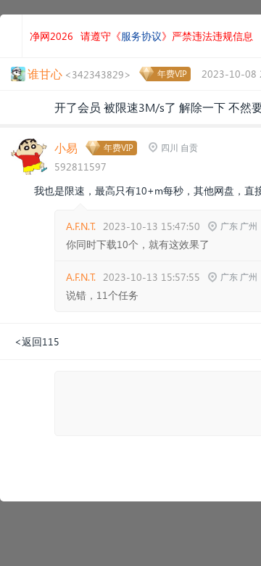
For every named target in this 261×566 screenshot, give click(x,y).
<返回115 (36, 341)
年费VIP (172, 73)
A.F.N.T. (81, 226)
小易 (66, 147)
